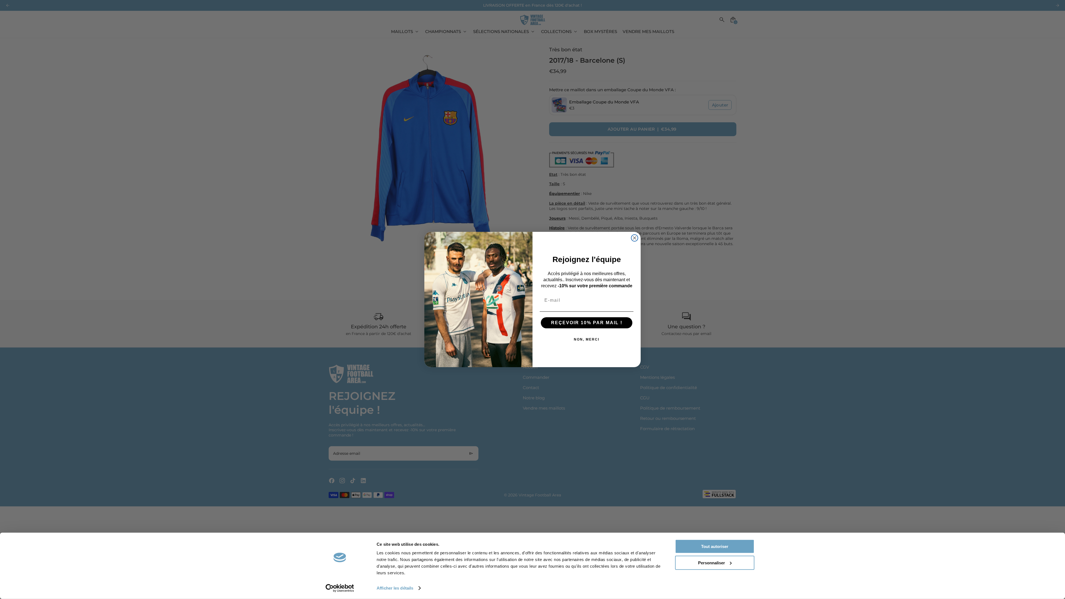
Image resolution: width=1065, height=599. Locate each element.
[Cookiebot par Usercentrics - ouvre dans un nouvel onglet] (340, 588)
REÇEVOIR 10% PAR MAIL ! (586, 322)
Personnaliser (711, 562)
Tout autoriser (714, 546)
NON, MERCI (586, 339)
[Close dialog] (634, 238)
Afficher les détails (395, 588)
